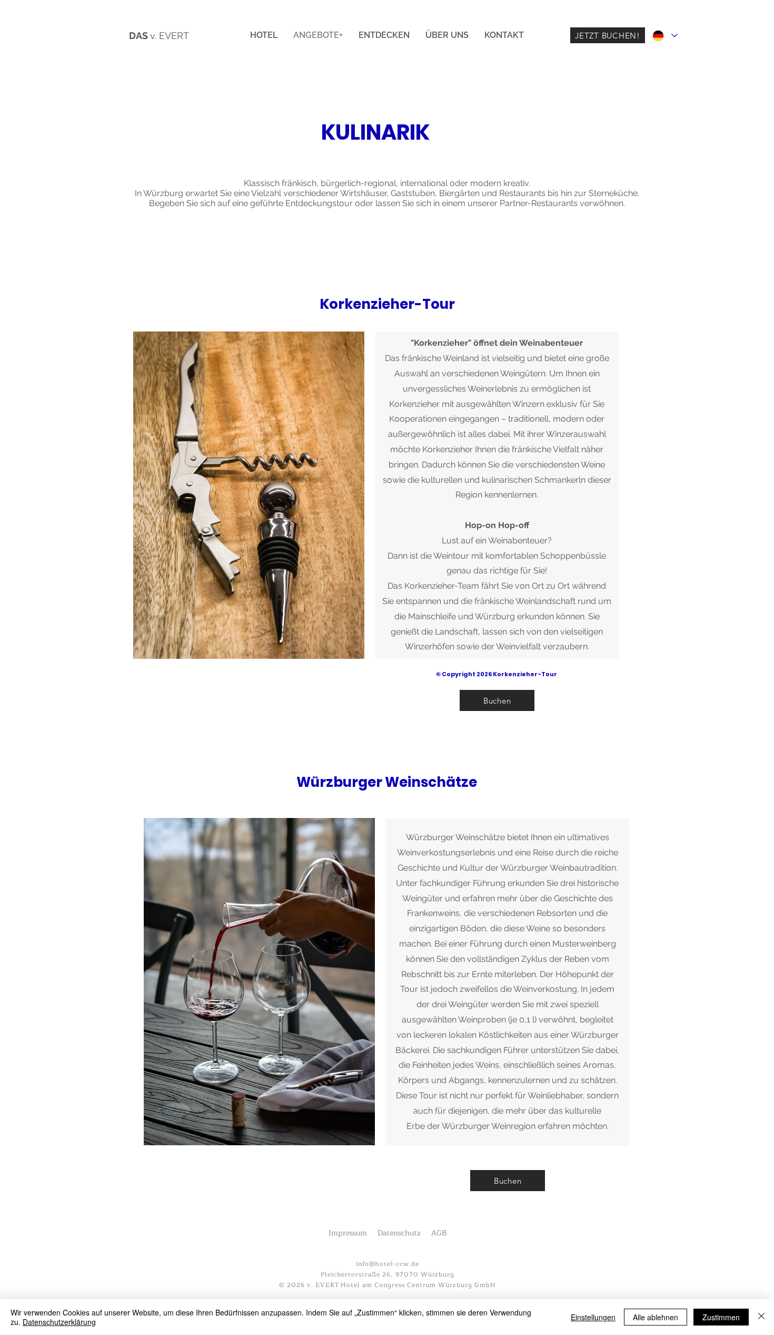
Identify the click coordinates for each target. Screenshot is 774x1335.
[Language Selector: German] (664, 35)
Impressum (348, 1233)
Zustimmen (721, 1317)
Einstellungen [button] (593, 1317)
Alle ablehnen (655, 1317)
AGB (439, 1233)
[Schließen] (761, 1317)
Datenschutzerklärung (59, 1322)
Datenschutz (399, 1233)
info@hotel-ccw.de (387, 1264)
